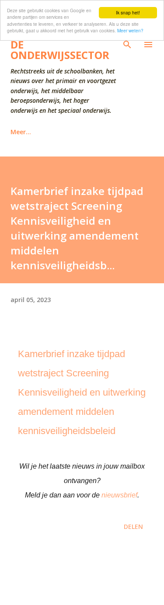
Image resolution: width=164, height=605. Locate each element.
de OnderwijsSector (59, 49)
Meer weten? (130, 30)
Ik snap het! (128, 12)
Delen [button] (133, 526)
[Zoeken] (127, 44)
